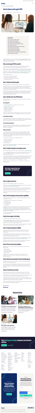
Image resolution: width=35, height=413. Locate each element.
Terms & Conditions (10, 411)
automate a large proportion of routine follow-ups (11, 209)
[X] (5, 287)
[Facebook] (6, 287)
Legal (2, 411)
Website (5, 107)
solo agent (8, 152)
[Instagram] (30, 408)
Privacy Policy (5, 411)
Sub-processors (15, 411)
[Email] (7, 287)
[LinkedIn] (28, 408)
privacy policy (26, 398)
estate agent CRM (23, 59)
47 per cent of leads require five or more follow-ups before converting (19, 71)
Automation (5, 206)
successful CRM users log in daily (15, 185)
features (27, 277)
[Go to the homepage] (2, 408)
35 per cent (18, 113)
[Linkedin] (3, 287)
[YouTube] (33, 408)
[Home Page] (3, 3)
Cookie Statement (20, 411)
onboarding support (9, 220)
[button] (33, 1)
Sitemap (24, 411)
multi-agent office (28, 150)
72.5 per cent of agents (12, 144)
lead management (8, 104)
